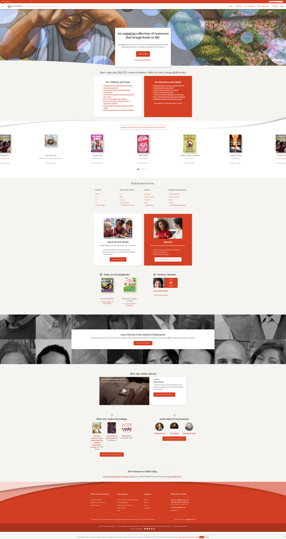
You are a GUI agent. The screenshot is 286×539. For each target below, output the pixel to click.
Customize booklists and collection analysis (167, 99)
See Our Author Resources (143, 343)
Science (122, 200)
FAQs (118, 511)
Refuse (206, 537)
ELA (121, 194)
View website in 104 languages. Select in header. (168, 103)
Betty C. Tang (97, 158)
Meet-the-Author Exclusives (97, 502)
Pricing (274, 6)
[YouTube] (152, 529)
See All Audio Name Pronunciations (174, 438)
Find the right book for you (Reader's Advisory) (118, 110)
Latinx (171, 200)
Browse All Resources (96, 500)
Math (121, 197)
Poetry (146, 203)
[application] (124, 391)
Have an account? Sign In (143, 60)
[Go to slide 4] (144, 169)
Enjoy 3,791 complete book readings (115, 99)
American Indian (174, 197)
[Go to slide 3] (142, 169)
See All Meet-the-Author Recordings (111, 454)
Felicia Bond (129, 305)
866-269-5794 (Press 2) (180, 502)
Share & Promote (121, 508)
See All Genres (150, 205)
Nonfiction (147, 200)
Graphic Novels (149, 197)
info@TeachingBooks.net (178, 507)
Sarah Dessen (236, 158)
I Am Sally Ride (50, 155)
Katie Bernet (144, 158)
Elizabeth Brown (159, 433)
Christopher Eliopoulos (56, 158)
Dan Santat (190, 158)
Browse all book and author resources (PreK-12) (169, 86)
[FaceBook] (145, 529)
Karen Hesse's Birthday (160, 291)
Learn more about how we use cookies (189, 537)
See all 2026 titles (174, 476)
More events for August (161, 295)
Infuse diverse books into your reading (165, 90)
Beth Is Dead (143, 155)
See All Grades (101, 205)
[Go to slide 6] (147, 169)
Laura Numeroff (129, 303)
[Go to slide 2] (140, 169)
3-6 (96, 197)
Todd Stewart (174, 433)
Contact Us (174, 510)
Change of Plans (235, 155)
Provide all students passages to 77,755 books (168, 94)
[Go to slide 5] (146, 169)
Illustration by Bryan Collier (277, 60)
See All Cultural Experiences (178, 205)
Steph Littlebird (107, 303)
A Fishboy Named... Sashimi (189, 155)
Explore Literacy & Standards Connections (168, 259)
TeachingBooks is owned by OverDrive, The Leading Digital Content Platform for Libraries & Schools (145, 526)
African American (174, 194)
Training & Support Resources (125, 505)
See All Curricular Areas (127, 205)
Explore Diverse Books (118, 259)
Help (282, 6)
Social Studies (124, 203)
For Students (250, 6)
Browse (239, 6)
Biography (147, 194)
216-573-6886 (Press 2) (180, 500)
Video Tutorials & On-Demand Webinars (127, 500)
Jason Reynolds (5, 158)
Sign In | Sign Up (6, 1)
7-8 (96, 200)
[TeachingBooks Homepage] (14, 6)
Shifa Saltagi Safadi (189, 433)
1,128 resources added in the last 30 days (119, 476)
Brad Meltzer (44, 158)
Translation (177, 519)
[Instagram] (154, 529)
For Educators (263, 6)
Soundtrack (4, 155)
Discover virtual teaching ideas (163, 92)
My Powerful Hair (107, 299)
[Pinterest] (149, 529)
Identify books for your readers (163, 88)
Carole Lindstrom (106, 301)
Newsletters (147, 508)
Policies (133, 529)
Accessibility (139, 529)
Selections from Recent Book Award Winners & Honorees (147, 127)
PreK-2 (97, 194)
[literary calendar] (158, 283)
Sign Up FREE (143, 54)
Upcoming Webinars (122, 502)
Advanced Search (95, 505)
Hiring (145, 505)
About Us (146, 502)
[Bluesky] (147, 529)
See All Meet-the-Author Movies (164, 394)
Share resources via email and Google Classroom (169, 97)
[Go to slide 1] (138, 169)
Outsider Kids (97, 155)
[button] (3, 6)
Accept (201, 537)
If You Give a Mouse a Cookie (129, 300)
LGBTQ (171, 203)
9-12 (96, 203)
